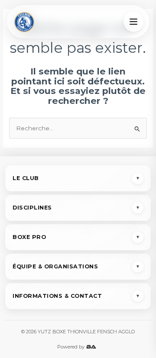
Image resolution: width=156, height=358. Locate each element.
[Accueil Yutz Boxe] (24, 21)
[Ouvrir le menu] (133, 22)
